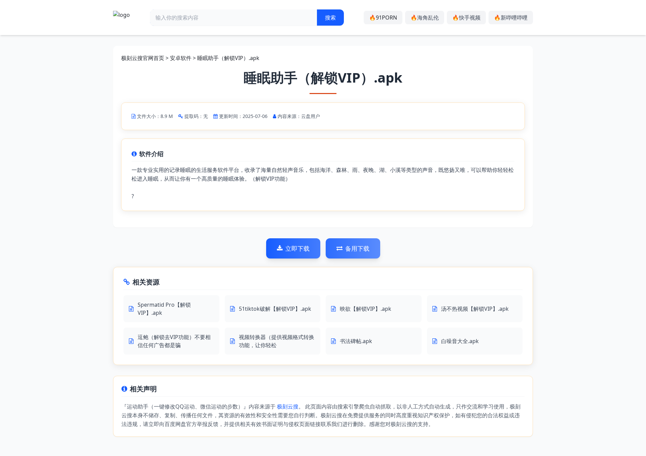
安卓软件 (180, 58)
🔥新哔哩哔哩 (511, 17)
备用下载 (357, 248)
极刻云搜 (287, 406)
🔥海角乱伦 (424, 17)
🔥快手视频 (466, 17)
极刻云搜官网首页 (142, 58)
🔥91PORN (383, 17)
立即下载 (297, 248)
